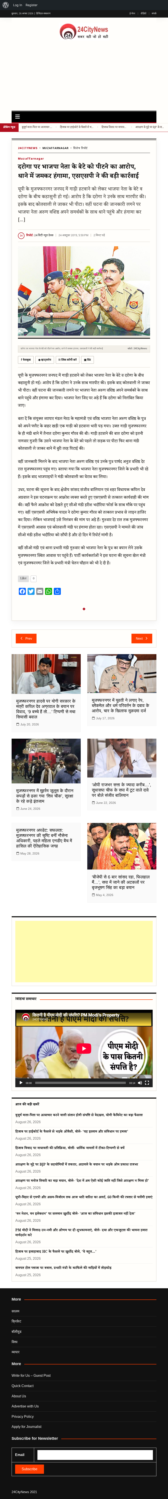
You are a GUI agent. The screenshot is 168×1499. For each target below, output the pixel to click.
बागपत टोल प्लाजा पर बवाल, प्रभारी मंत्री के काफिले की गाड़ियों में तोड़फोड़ (63, 1268)
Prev (28, 638)
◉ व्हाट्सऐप (44, 360)
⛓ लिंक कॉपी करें (68, 360)
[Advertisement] (84, 73)
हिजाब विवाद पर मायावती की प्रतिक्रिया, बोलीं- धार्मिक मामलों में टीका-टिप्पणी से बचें (115, 127)
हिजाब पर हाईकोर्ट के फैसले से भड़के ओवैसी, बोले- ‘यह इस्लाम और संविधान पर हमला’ (71, 1132)
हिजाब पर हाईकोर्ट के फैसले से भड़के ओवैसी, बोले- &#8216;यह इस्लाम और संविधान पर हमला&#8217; (77, 127)
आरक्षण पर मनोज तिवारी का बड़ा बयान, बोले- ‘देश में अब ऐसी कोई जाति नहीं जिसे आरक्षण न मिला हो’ (82, 1181)
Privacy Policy (23, 1416)
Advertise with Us (25, 1406)
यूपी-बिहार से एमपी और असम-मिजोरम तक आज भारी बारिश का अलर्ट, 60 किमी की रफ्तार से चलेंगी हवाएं (83, 1197)
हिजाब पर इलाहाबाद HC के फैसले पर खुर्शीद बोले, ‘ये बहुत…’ (55, 1252)
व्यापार (15, 1352)
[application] (83, 1048)
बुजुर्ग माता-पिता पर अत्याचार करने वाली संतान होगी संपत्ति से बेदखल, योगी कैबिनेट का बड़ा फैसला (37, 127)
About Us (19, 1396)
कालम (15, 1311)
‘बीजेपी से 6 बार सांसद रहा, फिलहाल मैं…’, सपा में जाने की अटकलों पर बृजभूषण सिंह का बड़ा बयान (121, 882)
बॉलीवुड (16, 1331)
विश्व (15, 1342)
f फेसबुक (26, 360)
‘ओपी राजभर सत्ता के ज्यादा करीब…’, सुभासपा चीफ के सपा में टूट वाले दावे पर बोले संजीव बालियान (121, 790)
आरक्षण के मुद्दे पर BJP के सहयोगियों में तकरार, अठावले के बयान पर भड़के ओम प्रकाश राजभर (150, 127)
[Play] (21, 1083)
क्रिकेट (16, 1321)
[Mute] (140, 1083)
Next (139, 638)
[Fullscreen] (147, 1083)
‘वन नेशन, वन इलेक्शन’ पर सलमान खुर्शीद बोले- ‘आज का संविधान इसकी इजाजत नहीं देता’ (75, 1214)
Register (31, 5)
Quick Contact (22, 1386)
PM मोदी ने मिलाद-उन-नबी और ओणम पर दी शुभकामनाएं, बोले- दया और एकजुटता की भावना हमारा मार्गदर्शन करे (81, 1233)
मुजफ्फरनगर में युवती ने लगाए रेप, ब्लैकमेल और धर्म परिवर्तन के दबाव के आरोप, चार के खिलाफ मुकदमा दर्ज (120, 705)
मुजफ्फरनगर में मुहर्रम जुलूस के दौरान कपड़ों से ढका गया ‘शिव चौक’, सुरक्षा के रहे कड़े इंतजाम (44, 796)
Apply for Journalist (26, 1427)
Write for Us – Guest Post (31, 1375)
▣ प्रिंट (87, 360)
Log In (17, 5)
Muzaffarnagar (55, 148)
